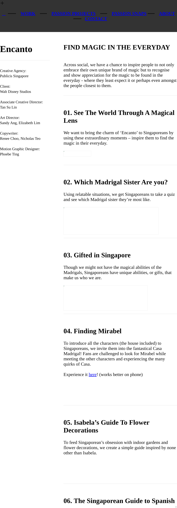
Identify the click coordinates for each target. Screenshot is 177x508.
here (93, 374)
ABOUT (167, 13)
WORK (28, 13)
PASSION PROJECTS (73, 13)
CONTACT (96, 18)
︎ (4, 13)
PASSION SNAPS (129, 13)
